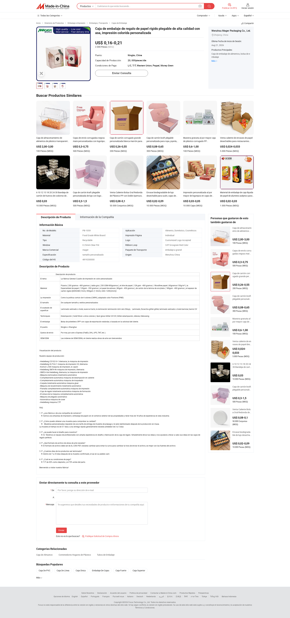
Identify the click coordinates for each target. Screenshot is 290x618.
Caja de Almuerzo (44, 554)
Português (95, 596)
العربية (161, 596)
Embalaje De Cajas (100, 570)
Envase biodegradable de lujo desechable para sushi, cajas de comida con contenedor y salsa (241, 434)
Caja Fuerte (121, 570)
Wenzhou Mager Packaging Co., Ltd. (231, 30)
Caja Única (81, 570)
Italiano (130, 596)
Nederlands (151, 596)
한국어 (169, 596)
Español (84, 596)
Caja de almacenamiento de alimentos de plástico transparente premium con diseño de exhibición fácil (241, 229)
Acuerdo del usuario (118, 593)
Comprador (202, 15)
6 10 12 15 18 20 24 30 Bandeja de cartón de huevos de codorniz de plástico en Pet (241, 366)
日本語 (178, 596)
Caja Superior (139, 570)
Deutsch (140, 596)
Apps (234, 15)
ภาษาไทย (194, 596)
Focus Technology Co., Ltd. (139, 602)
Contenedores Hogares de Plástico (75, 554)
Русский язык (118, 596)
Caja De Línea (63, 570)
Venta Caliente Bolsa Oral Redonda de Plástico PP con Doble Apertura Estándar (241, 411)
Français (106, 596)
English (75, 596)
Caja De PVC (44, 570)
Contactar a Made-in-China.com (163, 593)
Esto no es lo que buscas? (68, 536)
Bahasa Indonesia (229, 596)
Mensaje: (50, 504)
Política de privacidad (138, 593)
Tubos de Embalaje (105, 554)
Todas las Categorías (50, 15)
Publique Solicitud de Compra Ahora (100, 536)
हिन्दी (186, 596)
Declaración (102, 593)
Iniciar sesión (248, 8)
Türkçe (204, 596)
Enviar (61, 530)
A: (54, 497)
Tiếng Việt (214, 596)
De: (52, 490)
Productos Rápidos (187, 593)
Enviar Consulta (121, 73)
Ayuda (221, 15)
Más (213, 60)
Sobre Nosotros (87, 593)
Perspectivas (203, 593)
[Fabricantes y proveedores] (52, 6)
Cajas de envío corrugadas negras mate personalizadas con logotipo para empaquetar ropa (241, 252)
